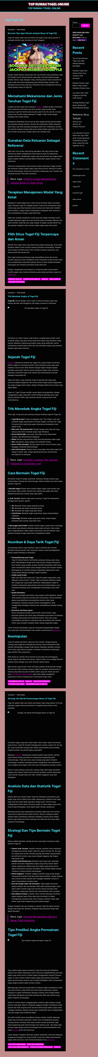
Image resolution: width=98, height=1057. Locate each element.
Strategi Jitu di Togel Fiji (31, 279)
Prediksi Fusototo (79, 127)
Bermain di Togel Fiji (15, 279)
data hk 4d (76, 124)
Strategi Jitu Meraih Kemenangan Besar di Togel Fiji (32, 698)
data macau (77, 199)
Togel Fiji (39, 107)
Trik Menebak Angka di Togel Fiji (23, 296)
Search (75, 22)
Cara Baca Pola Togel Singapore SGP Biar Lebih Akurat (80, 95)
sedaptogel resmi (79, 175)
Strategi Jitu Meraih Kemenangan (41, 1047)
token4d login (78, 193)
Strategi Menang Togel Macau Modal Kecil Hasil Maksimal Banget (81, 105)
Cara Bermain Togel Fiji (16, 681)
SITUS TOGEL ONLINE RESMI (35, 1044)
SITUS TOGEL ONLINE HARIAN (17, 1044)
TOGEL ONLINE (21, 29)
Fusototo (86, 133)
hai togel (15, 1030)
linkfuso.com (77, 122)
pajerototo (56, 630)
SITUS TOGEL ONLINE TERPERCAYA (18, 1047)
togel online (77, 182)
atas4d (75, 205)
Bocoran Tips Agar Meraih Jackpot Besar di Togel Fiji (32, 33)
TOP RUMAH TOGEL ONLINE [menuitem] (22, 674)
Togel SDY (76, 187)
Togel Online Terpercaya (42, 681)
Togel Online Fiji (55, 279)
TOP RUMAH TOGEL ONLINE (44, 8)
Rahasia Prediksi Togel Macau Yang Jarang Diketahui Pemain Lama (81, 85)
